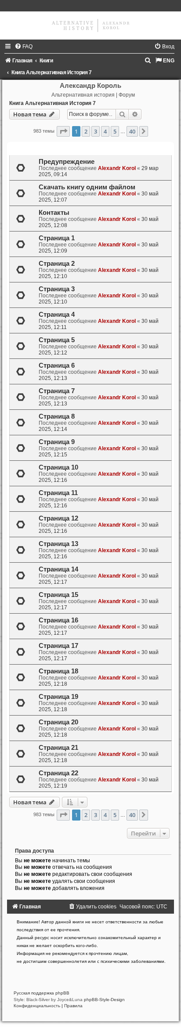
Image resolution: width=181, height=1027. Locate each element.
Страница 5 (57, 340)
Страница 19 (58, 696)
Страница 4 (57, 314)
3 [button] (95, 131)
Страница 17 (58, 645)
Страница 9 (57, 441)
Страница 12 (58, 518)
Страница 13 (58, 543)
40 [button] (132, 131)
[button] (63, 131)
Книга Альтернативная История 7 (52, 103)
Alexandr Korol (117, 168)
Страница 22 (58, 773)
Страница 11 (58, 492)
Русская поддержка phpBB (41, 993)
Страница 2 (57, 263)
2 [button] (85, 131)
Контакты (54, 212)
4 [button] (105, 131)
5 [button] (114, 131)
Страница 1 (57, 238)
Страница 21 (58, 747)
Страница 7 (57, 390)
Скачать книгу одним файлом (87, 187)
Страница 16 (58, 620)
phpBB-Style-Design (104, 999)
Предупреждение (66, 161)
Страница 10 (58, 467)
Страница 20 (58, 722)
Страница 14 (58, 569)
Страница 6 (57, 365)
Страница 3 (57, 289)
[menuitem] (23, 46)
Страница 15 (58, 594)
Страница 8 (57, 416)
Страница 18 (58, 671)
